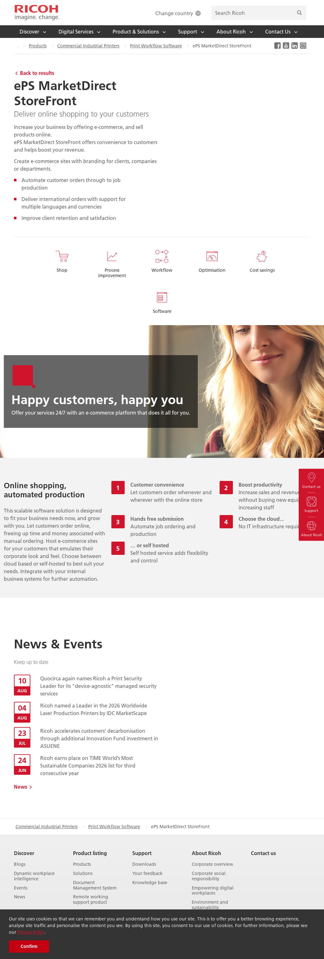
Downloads (144, 864)
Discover (24, 853)
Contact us (263, 853)
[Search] (299, 13)
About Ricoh (206, 853)
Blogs (19, 864)
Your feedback (147, 873)
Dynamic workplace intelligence (34, 876)
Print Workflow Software (156, 46)
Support (142, 853)
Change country (174, 13)
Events (20, 888)
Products (38, 46)
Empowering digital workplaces (213, 890)
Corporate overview (212, 864)
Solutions (82, 873)
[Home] (37, 12)
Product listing (90, 853)
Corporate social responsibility (209, 876)
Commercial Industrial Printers (88, 46)
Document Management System (94, 885)
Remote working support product (90, 899)
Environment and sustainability (210, 905)
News (20, 786)
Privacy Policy (31, 932)
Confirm (29, 946)
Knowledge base (149, 882)
